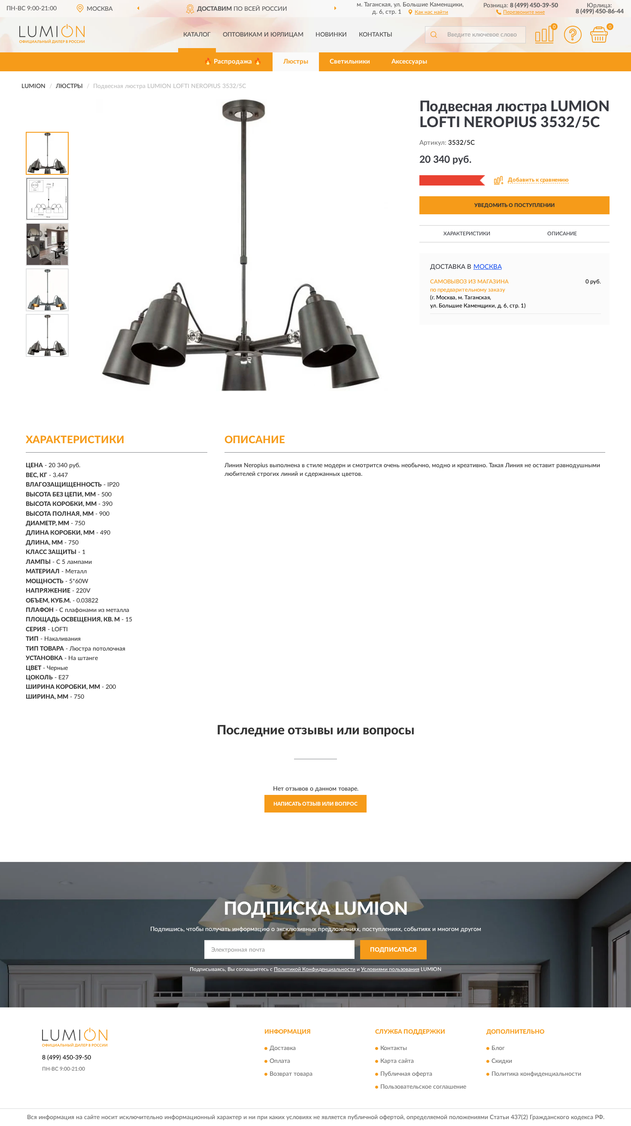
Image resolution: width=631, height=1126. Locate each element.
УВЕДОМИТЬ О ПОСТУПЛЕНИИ (514, 205)
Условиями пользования (390, 969)
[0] (598, 34)
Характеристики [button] (466, 233)
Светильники (350, 61)
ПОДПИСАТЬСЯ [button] (393, 950)
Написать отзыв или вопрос (315, 803)
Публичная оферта (406, 1074)
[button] (520, 11)
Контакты (375, 35)
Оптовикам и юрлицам (263, 35)
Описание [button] (562, 233)
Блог (498, 1049)
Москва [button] (487, 267)
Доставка (283, 1049)
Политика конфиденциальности (536, 1074)
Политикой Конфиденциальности (314, 969)
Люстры (295, 61)
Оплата (280, 1062)
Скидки (501, 1062)
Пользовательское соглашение (423, 1087)
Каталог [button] (197, 35)
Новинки (331, 35)
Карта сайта (397, 1062)
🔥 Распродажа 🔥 (233, 61)
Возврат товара (291, 1074)
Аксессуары (409, 61)
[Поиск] (433, 34)
